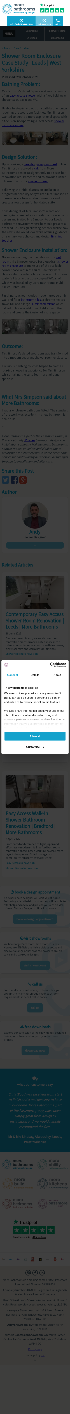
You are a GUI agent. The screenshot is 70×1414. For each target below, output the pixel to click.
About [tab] (57, 674)
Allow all (35, 736)
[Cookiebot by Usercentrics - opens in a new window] (50, 665)
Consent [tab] (12, 674)
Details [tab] (35, 674)
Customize (33, 746)
